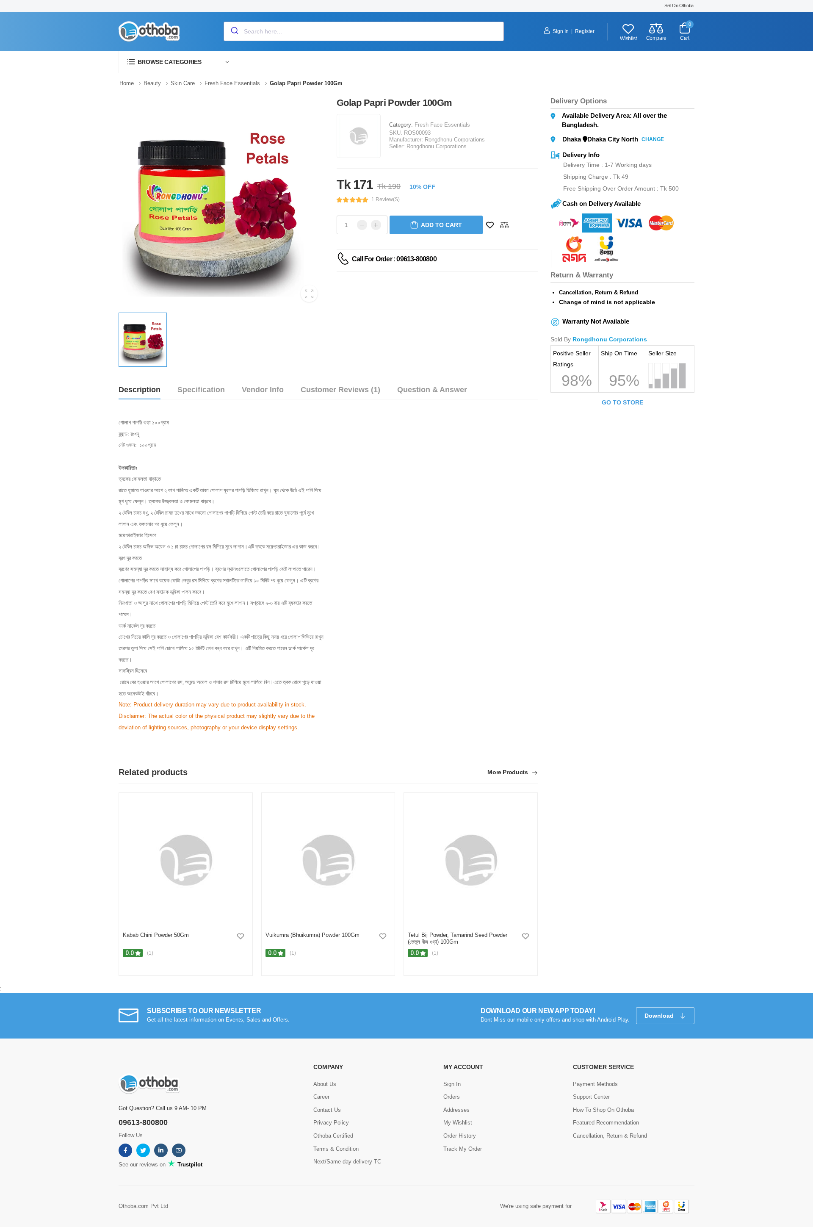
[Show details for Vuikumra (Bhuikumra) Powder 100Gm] (327, 860)
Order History (459, 1136)
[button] (178, 62)
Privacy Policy (331, 1122)
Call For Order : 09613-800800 (394, 259)
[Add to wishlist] (240, 936)
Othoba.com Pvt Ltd (143, 1206)
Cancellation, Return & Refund (610, 1136)
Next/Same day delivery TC (347, 1161)
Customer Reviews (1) (340, 389)
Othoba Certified (333, 1136)
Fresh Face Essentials (442, 125)
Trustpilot (189, 1164)
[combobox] (364, 31)
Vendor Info (263, 389)
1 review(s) (385, 199)
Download (659, 1015)
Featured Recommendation (606, 1122)
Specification (201, 389)
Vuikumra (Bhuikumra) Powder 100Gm (312, 935)
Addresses (456, 1110)
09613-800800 (143, 1122)
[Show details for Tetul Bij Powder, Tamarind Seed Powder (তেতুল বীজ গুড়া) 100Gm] (470, 860)
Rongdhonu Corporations (455, 139)
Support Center (591, 1097)
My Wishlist (457, 1122)
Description (139, 389)
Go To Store (622, 402)
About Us (324, 1084)
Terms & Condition (336, 1149)
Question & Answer (432, 389)
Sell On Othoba (679, 5)
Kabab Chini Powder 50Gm (156, 935)
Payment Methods (595, 1084)
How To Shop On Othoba (603, 1110)
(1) (150, 953)
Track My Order (462, 1149)
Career (321, 1097)
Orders (451, 1097)
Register (585, 31)
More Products (508, 772)
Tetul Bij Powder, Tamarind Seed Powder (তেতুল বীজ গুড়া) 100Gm (457, 938)
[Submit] (234, 31)
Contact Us (327, 1110)
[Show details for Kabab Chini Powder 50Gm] (185, 860)
